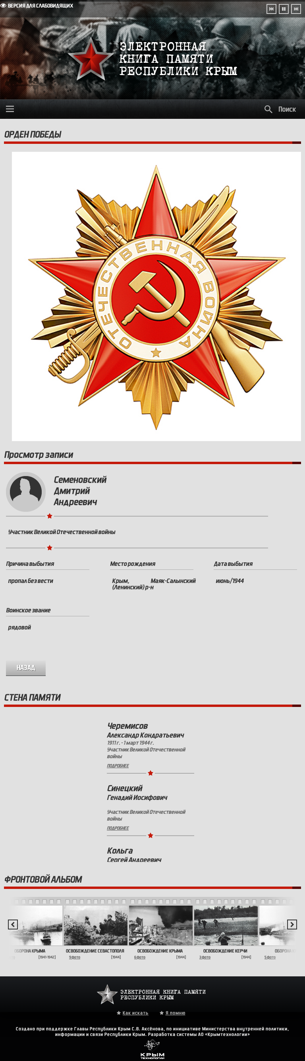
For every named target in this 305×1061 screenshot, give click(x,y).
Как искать (136, 1013)
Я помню (175, 1013)
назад (26, 668)
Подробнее (118, 766)
